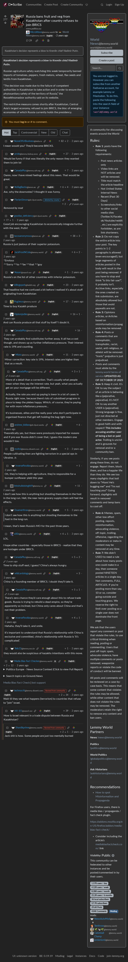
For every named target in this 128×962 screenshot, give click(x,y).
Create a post (106, 60)
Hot (6, 132)
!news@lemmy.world (110, 737)
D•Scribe (15, 4)
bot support (39, 682)
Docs (92, 956)
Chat (65, 132)
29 (30, 41)
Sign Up (119, 4)
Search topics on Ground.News (24, 676)
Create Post (51, 4)
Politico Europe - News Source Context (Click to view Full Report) (44, 669)
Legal (70, 956)
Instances (81, 956)
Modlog (113, 911)
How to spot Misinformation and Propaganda (107, 796)
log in (23, 122)
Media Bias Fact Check (16, 682)
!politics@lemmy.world (103, 748)
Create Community (72, 4)
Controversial (29, 132)
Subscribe (106, 53)
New (44, 132)
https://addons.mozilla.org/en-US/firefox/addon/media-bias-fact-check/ (106, 825)
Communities (34, 4)
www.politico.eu (33, 29)
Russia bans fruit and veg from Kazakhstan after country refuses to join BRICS (52, 21)
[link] (36, 41)
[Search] (102, 4)
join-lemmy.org (115, 956)
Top (15, 132)
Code (101, 956)
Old (53, 132)
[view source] (48, 41)
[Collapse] (6, 141)
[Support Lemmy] (86, 4)
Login (109, 4)
